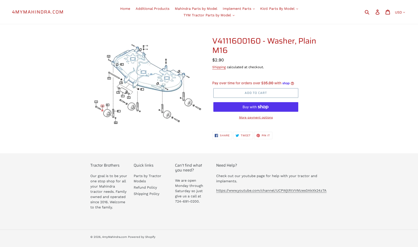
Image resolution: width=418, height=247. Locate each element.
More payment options (256, 117)
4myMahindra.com (38, 12)
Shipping (219, 67)
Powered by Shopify (141, 237)
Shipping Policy (146, 194)
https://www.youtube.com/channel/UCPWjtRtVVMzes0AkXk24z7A (271, 190)
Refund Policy (145, 187)
